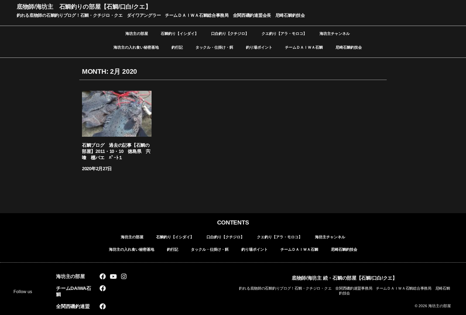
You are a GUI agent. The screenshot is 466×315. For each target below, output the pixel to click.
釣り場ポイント (259, 47)
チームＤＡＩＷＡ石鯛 (304, 47)
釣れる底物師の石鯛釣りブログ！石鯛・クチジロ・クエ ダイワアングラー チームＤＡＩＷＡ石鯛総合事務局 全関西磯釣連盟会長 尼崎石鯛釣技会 (161, 15)
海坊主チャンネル (335, 33)
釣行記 (177, 47)
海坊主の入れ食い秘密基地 (136, 47)
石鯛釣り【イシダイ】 (179, 33)
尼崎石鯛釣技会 (348, 47)
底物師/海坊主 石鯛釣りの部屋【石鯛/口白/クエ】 (84, 6)
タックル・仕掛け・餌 (214, 47)
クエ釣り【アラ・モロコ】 (284, 33)
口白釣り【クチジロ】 (230, 33)
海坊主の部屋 (136, 33)
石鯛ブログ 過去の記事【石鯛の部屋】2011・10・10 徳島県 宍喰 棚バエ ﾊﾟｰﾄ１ (116, 151)
